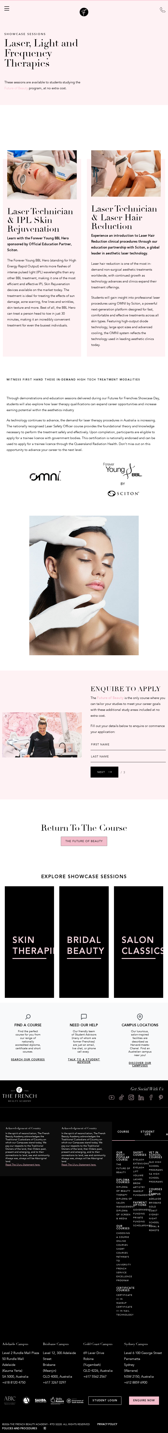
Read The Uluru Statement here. (22, 1164)
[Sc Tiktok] (121, 1097)
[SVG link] (162, 9)
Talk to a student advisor (84, 1061)
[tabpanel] (140, 1236)
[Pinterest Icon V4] (161, 1097)
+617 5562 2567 (95, 1376)
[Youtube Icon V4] (111, 1097)
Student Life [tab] (148, 1133)
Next (101, 772)
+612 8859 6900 (135, 1382)
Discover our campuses (140, 1064)
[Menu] (6, 8)
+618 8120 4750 (13, 1382)
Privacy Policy (107, 1424)
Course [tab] (123, 1132)
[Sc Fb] (151, 1097)
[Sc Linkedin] (141, 1097)
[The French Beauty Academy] (84, 15)
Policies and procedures (19, 1428)
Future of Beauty (16, 88)
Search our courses (28, 1060)
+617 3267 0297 (54, 1382)
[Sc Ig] (131, 1097)
